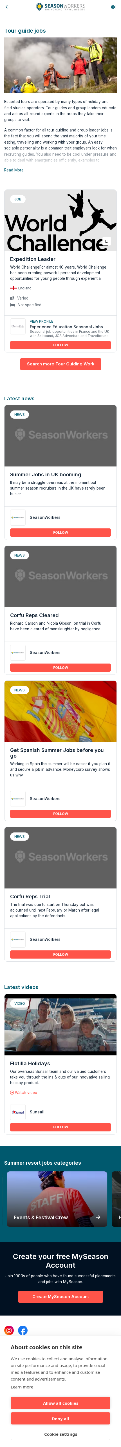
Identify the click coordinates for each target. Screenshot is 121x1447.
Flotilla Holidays (30, 1063)
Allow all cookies (60, 1403)
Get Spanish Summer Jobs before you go (57, 753)
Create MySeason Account (60, 1296)
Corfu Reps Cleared (34, 615)
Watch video (25, 1092)
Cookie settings (60, 1434)
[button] (113, 6)
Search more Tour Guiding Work (60, 364)
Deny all (60, 1418)
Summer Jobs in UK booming (45, 474)
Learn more (22, 1387)
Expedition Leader (32, 259)
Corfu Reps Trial (30, 896)
